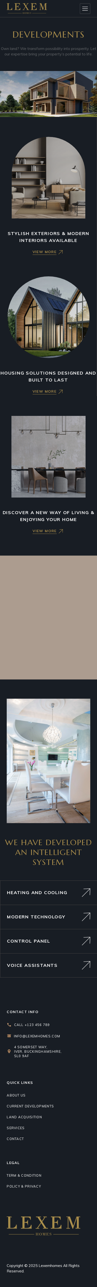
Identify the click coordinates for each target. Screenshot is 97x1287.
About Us (16, 1095)
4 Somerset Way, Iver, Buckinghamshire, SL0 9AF (38, 1051)
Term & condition (24, 1175)
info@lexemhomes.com (37, 1036)
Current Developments (30, 1106)
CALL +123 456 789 (32, 1025)
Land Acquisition (24, 1117)
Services (16, 1128)
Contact (15, 1139)
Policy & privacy (24, 1186)
